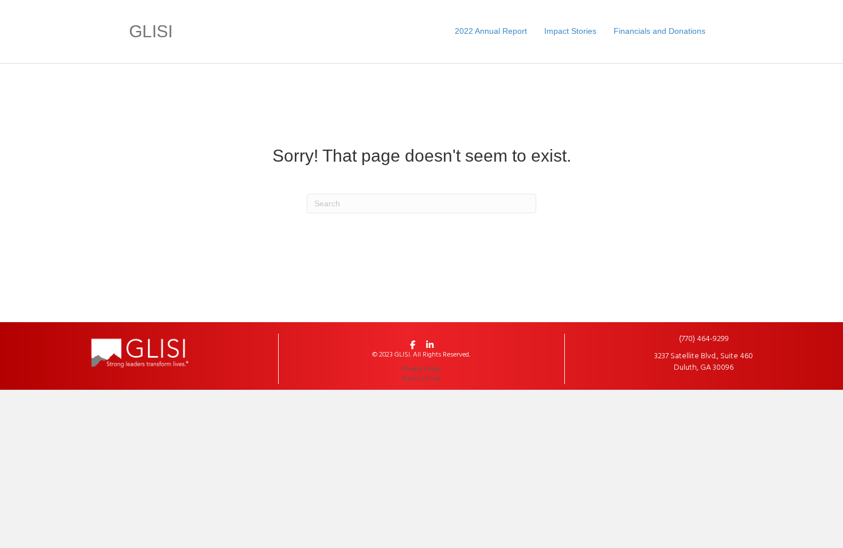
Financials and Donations (659, 31)
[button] (413, 345)
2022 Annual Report (491, 31)
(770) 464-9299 (704, 339)
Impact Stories (570, 31)
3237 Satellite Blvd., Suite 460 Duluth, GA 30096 (703, 362)
